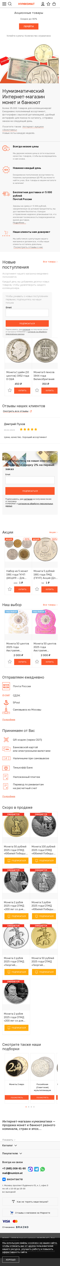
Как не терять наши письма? (32, 1201)
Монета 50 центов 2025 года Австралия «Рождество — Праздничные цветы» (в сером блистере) (17, 647)
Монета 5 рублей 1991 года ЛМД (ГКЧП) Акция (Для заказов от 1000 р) (45, 574)
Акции (52, 532)
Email (9, 307)
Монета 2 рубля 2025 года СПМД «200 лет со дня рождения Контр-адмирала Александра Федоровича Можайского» (15, 1017)
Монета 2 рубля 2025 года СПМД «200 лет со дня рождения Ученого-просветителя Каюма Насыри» (16, 906)
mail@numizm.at (12, 1173)
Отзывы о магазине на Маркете (32, 1212)
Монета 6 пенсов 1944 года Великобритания (44, 376)
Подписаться (27, 323)
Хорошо (11, 1259)
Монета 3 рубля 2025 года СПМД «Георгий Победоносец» (14, 962)
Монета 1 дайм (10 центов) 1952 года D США (17, 376)
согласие (26, 329)
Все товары (49, 261)
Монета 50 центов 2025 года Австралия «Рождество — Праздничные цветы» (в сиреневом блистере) (45, 647)
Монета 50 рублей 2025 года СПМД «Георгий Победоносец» (43, 962)
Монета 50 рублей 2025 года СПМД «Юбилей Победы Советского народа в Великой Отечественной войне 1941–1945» (16, 850)
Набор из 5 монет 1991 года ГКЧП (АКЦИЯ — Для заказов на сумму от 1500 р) (17, 574)
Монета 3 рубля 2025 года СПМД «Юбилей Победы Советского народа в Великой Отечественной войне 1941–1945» (44, 906)
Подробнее (8, 719)
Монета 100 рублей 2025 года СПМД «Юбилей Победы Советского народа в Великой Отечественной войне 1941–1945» (44, 850)
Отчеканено (8, 1227)
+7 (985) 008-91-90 (14, 1168)
